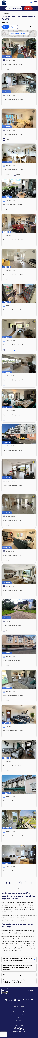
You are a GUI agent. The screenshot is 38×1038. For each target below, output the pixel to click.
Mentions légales (19, 1006)
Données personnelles (19, 1012)
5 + (19, 888)
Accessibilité (19, 1020)
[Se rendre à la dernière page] (30, 882)
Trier (32, 27)
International (19, 1017)
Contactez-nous (32, 993)
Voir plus (6, 954)
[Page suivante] (26, 882)
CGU (19, 1009)
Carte (15, 27)
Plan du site (30, 990)
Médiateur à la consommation (19, 1015)
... (1, 13)
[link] (19, 33)
